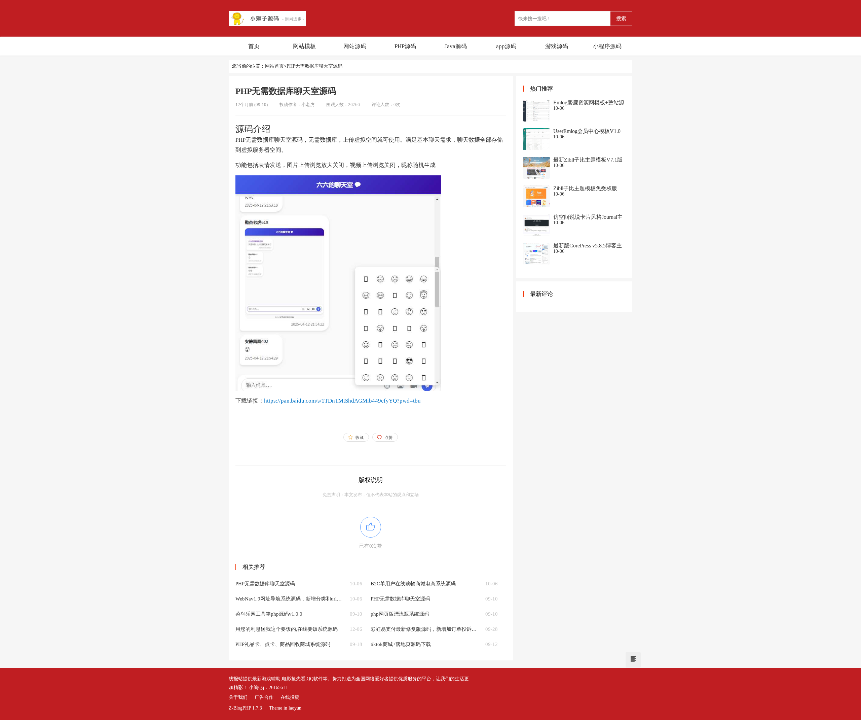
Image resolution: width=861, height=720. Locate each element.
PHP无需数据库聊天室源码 (314, 66)
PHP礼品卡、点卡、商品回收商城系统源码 (282, 644)
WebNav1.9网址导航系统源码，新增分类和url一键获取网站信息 (288, 599)
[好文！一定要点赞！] (370, 527)
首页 (254, 46)
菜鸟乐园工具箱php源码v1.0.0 (268, 614)
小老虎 (307, 104)
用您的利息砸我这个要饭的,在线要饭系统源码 (286, 629)
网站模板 (304, 46)
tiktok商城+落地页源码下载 (401, 644)
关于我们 (238, 697)
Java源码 (456, 46)
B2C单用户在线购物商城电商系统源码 (413, 583)
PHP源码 (405, 46)
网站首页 (274, 66)
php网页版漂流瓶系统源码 (400, 614)
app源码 (506, 46)
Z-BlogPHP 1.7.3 (245, 708)
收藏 (359, 437)
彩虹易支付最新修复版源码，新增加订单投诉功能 (424, 629)
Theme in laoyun (285, 708)
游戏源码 (556, 46)
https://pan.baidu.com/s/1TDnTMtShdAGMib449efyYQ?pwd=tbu (342, 401)
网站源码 (354, 46)
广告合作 (264, 697)
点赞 (388, 437)
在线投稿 (289, 697)
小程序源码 (607, 46)
